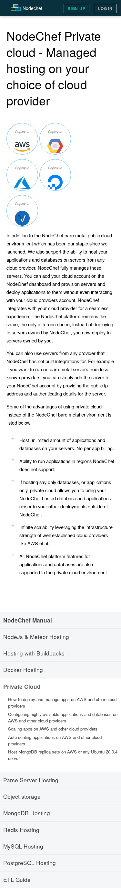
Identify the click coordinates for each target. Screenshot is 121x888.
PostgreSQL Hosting (29, 863)
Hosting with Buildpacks (34, 653)
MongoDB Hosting (26, 813)
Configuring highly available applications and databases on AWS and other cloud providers (62, 717)
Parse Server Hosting (30, 780)
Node (32, 8)
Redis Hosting (21, 830)
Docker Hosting (23, 670)
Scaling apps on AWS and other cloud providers (52, 729)
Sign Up (76, 8)
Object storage (22, 796)
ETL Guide (17, 879)
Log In (105, 8)
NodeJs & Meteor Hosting (36, 637)
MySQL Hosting (23, 846)
